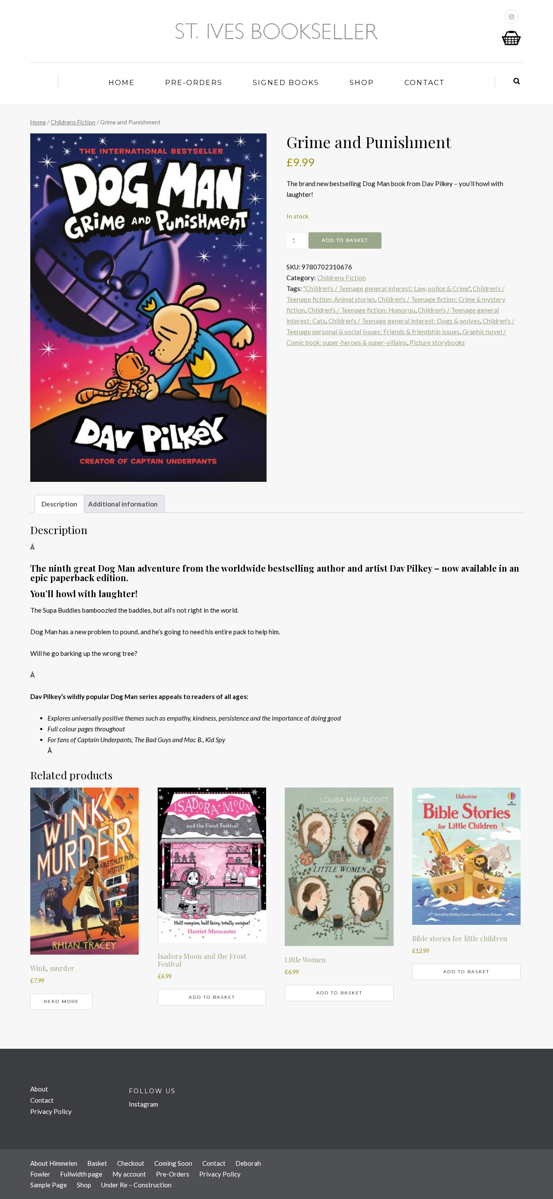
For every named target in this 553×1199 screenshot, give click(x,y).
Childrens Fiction (73, 122)
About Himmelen (53, 1163)
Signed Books (286, 83)
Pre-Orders (193, 83)
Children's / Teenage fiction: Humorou (361, 310)
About (39, 1089)
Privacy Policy (51, 1111)
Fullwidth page (81, 1174)
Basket (97, 1163)
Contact (424, 83)
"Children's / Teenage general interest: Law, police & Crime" (386, 288)
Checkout (130, 1163)
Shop (362, 83)
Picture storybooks (437, 342)
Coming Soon (173, 1163)
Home (121, 83)
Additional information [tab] (123, 504)
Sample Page (48, 1185)
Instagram (143, 1104)
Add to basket (345, 240)
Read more (61, 1001)
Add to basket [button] (212, 997)
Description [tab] (59, 504)
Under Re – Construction (136, 1185)
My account (129, 1174)
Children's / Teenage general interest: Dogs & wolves (404, 321)
